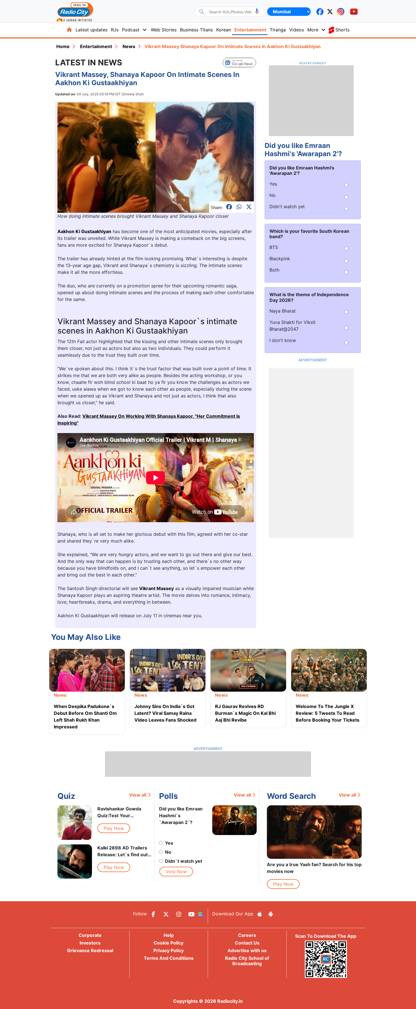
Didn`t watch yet (183, 861)
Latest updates (92, 30)
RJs (115, 30)
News (129, 46)
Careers (247, 935)
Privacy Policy (168, 950)
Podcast (131, 30)
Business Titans (196, 30)
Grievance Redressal (90, 950)
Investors (90, 943)
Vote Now (176, 871)
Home (63, 46)
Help (169, 935)
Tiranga (278, 30)
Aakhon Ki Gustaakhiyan (84, 231)
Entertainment (250, 30)
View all (137, 795)
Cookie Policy (168, 943)
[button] (256, 11)
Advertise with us (247, 950)
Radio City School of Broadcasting (247, 960)
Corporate (90, 935)
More (312, 30)
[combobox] (230, 12)
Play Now (114, 828)
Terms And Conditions (169, 958)
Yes (169, 843)
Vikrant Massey (156, 588)
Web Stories (164, 30)
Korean (223, 30)
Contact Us (247, 943)
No (168, 852)
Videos (296, 30)
